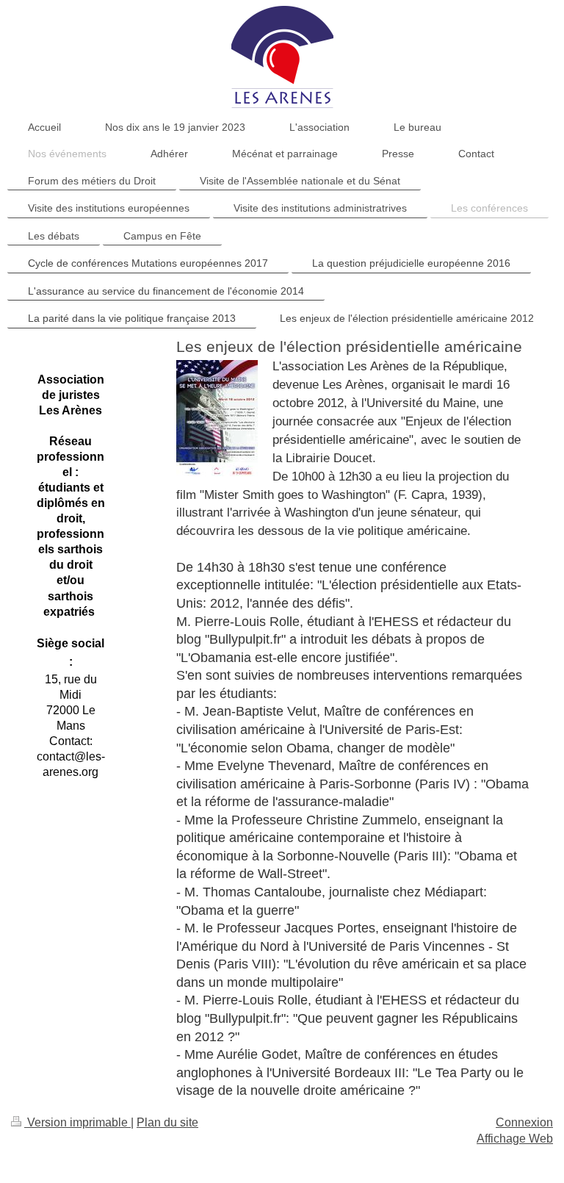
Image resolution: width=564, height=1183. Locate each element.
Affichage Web (515, 1138)
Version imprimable (77, 1122)
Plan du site (167, 1122)
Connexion (524, 1122)
